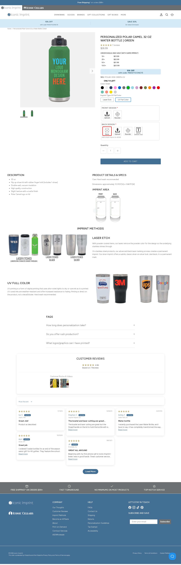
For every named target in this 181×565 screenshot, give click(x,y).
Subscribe (165, 522)
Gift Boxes (112, 15)
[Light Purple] (137, 88)
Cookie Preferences (166, 553)
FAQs (90, 507)
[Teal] (102, 92)
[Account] (161, 14)
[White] (106, 88)
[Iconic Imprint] (18, 15)
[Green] (128, 88)
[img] (24, 411)
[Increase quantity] (118, 151)
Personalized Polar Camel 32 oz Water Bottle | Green (30, 28)
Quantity (104, 145)
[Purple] (154, 88)
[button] (106, 45)
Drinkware (59, 15)
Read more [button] (72, 430)
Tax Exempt (92, 527)
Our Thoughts (58, 507)
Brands (81, 15)
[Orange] (150, 88)
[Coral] (106, 92)
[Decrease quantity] (103, 151)
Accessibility (93, 531)
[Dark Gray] (124, 88)
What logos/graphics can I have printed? (68, 343)
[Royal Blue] (119, 88)
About (55, 523)
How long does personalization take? (66, 325)
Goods (71, 15)
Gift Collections (96, 15)
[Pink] (115, 88)
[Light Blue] (132, 88)
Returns (91, 519)
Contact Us (92, 511)
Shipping (91, 515)
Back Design (108, 124)
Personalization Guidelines (98, 523)
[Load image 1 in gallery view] (57, 69)
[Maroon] (141, 88)
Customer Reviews (60, 511)
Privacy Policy (137, 553)
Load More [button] (90, 471)
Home (9, 28)
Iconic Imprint (18, 553)
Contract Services (59, 531)
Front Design (109, 108)
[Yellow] (111, 92)
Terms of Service (60, 555)
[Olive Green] (145, 88)
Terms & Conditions (150, 553)
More (123, 15)
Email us (103, 3)
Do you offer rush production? (62, 334)
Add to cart (130, 161)
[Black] (102, 88)
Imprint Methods (59, 515)
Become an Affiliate (60, 519)
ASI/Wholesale (58, 535)
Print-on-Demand (59, 527)
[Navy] (111, 88)
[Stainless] (115, 92)
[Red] (158, 88)
